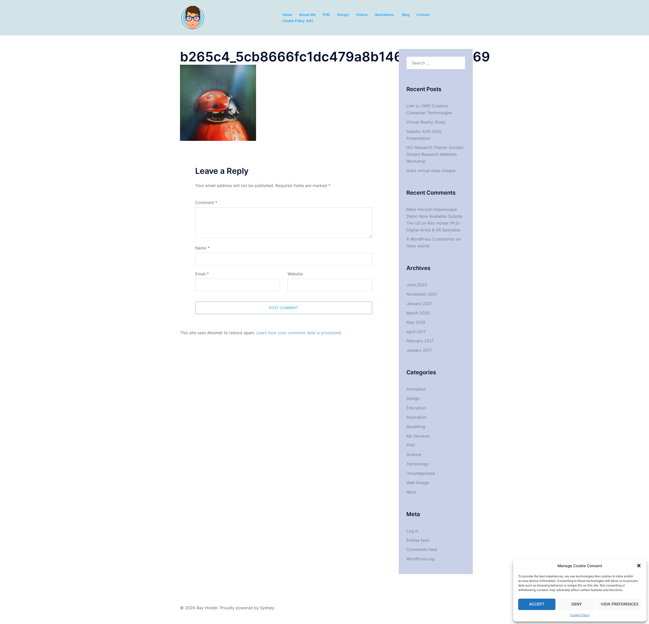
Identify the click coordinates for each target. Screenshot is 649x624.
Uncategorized (420, 473)
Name (202, 247)
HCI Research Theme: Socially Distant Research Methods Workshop (435, 154)
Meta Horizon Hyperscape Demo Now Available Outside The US (434, 216)
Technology (417, 463)
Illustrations (385, 14)
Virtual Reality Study (426, 122)
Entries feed (417, 540)
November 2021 (421, 294)
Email (202, 273)
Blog (405, 14)
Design (343, 14)
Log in (412, 530)
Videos (362, 14)
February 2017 (420, 340)
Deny (576, 604)
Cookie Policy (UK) (297, 21)
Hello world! (417, 245)
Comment (206, 202)
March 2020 (418, 312)
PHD (326, 14)
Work (411, 492)
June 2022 (416, 284)
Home (287, 14)
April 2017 (416, 331)
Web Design (417, 482)
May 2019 (415, 322)
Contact (423, 14)
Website (295, 273)
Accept (537, 604)
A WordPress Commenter (430, 239)
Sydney (267, 607)
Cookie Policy (580, 615)
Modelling (415, 426)
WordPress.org (420, 558)
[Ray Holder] (192, 17)
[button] (638, 565)
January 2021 (419, 303)
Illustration (416, 417)
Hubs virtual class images (431, 170)
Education (416, 407)
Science (413, 454)
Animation (416, 389)
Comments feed (421, 549)
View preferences (620, 604)
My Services (418, 436)
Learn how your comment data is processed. (299, 332)
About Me (307, 14)
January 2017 (419, 350)
